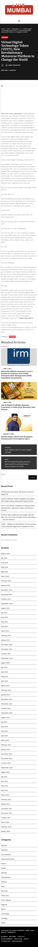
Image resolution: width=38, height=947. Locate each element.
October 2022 (6, 763)
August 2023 (5, 717)
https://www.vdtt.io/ (26, 318)
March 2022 (5, 795)
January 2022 (5, 804)
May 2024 (4, 676)
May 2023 (4, 731)
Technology (5, 914)
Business (5, 37)
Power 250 (5, 895)
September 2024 (7, 658)
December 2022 (6, 754)
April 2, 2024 (7, 369)
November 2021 (6, 813)
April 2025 (4, 626)
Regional (4, 905)
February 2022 (6, 799)
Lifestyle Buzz (6, 877)
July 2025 (4, 613)
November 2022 (6, 758)
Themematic (11, 932)
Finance (3, 864)
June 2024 (4, 672)
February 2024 (6, 690)
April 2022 (4, 790)
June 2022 (4, 781)
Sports (3, 909)
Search (3, 474)
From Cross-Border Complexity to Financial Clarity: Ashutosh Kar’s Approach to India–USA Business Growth (18, 508)
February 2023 (6, 745)
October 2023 (6, 708)
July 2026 (4, 558)
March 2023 (5, 740)
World (3, 923)
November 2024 (6, 649)
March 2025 (5, 631)
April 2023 (4, 736)
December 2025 (6, 590)
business (12, 337)
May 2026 (4, 567)
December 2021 (6, 808)
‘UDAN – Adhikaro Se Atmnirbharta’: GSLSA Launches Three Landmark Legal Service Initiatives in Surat (18, 525)
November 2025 (6, 594)
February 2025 (6, 635)
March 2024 (5, 686)
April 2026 (4, 572)
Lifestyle (4, 873)
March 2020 (5, 822)
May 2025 (4, 622)
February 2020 (6, 827)
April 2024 (4, 681)
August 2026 (5, 553)
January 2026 (5, 585)
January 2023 (5, 749)
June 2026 (4, 563)
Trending (4, 918)
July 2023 (4, 722)
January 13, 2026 (8, 434)
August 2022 (5, 772)
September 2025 (7, 604)
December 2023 (6, 699)
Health (3, 868)
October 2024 (6, 654)
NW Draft (4, 891)
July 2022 (4, 777)
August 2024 (5, 663)
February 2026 (6, 581)
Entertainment (6, 854)
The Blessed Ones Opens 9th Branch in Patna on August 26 (17, 493)
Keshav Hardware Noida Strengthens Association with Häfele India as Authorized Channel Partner (17, 500)
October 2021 (6, 818)
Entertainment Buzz (8, 859)
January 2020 (5, 831)
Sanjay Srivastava (14, 65)
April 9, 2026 (7, 402)
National (4, 882)
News (3, 886)
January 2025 (5, 640)
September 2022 (7, 767)
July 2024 (4, 667)
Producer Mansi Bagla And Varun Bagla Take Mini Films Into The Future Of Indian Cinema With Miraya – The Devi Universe (18, 517)
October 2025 (6, 599)
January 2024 (5, 695)
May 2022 (4, 786)
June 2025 (4, 617)
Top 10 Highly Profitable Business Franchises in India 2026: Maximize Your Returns (18, 407)
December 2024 (6, 645)
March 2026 (5, 576)
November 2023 (6, 704)
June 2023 (4, 726)
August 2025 (5, 608)
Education (4, 850)
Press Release (6, 900)
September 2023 (7, 713)
